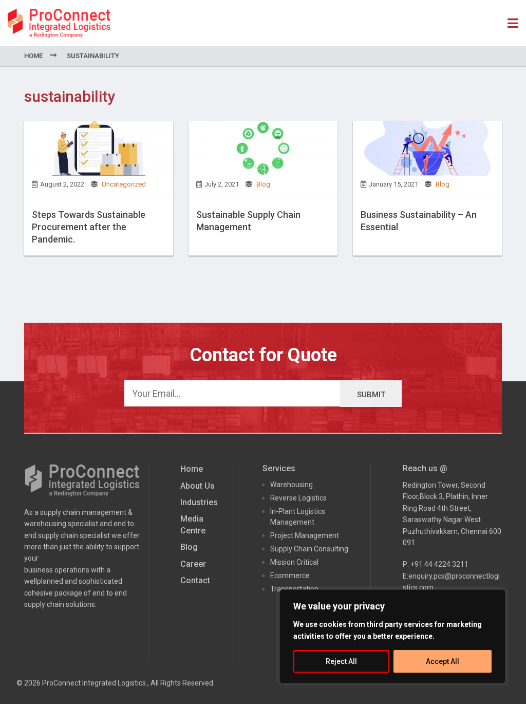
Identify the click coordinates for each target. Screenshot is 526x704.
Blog (263, 184)
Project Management (304, 535)
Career (193, 564)
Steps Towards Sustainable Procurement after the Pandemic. (88, 227)
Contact (195, 580)
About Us (197, 486)
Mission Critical (294, 562)
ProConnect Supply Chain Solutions (59, 23)
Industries (199, 502)
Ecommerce (290, 575)
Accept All (442, 661)
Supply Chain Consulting (309, 549)
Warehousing (291, 484)
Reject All (341, 661)
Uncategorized (124, 184)
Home (33, 56)
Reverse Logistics (298, 498)
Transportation (294, 589)
